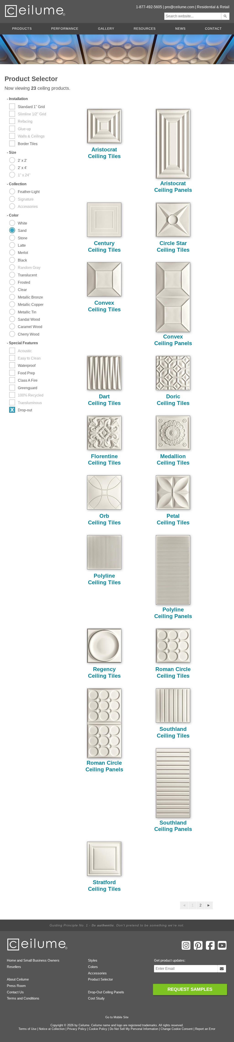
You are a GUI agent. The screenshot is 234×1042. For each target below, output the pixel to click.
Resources (145, 28)
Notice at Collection (52, 1029)
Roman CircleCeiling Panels (104, 766)
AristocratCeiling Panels (173, 186)
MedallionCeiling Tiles (173, 459)
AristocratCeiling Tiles (104, 152)
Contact (213, 28)
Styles (92, 960)
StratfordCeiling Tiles (104, 885)
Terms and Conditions (23, 998)
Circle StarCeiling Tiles (173, 246)
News (180, 28)
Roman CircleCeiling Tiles (173, 672)
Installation (17, 99)
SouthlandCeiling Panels (173, 826)
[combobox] (192, 16)
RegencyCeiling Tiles (104, 672)
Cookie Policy (98, 1029)
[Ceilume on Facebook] (210, 948)
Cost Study (96, 998)
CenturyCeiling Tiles (104, 246)
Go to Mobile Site (116, 1017)
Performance (64, 28)
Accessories (97, 973)
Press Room (16, 986)
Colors (93, 967)
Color (13, 215)
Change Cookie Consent (177, 1029)
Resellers (14, 967)
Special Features (22, 343)
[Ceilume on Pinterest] (198, 948)
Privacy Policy (76, 1029)
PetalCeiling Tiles (173, 519)
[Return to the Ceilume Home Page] (38, 950)
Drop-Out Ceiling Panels (106, 992)
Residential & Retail (213, 7)
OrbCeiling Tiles (104, 519)
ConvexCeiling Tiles (104, 306)
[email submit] (222, 968)
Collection (17, 184)
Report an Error (205, 1029)
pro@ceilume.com (179, 7)
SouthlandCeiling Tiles (173, 732)
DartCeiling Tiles (104, 399)
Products (22, 28)
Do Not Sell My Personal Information (134, 1029)
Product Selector (100, 979)
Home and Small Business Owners (33, 960)
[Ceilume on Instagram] (186, 948)
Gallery (106, 28)
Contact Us (15, 992)
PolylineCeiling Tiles (104, 579)
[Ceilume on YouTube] (222, 948)
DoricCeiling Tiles (173, 399)
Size (11, 152)
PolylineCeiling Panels (173, 612)
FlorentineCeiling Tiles (104, 459)
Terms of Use (27, 1029)
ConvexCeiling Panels (173, 339)
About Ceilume (18, 979)
